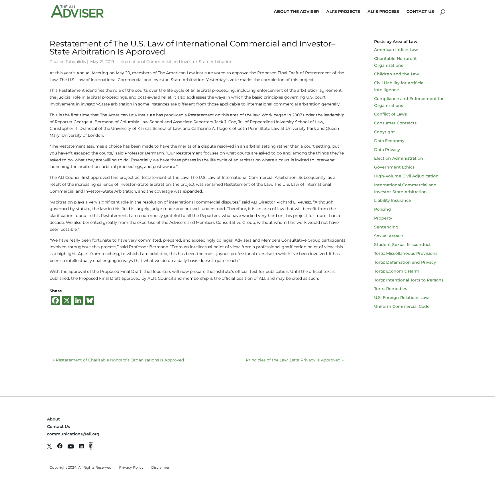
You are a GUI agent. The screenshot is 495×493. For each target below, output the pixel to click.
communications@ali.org (73, 434)
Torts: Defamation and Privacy (405, 262)
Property (383, 218)
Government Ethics (394, 167)
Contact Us (420, 11)
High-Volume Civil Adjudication (406, 176)
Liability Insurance (392, 200)
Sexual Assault (388, 235)
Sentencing (386, 227)
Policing (382, 209)
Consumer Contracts (395, 123)
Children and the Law (396, 74)
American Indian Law (396, 49)
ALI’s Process (383, 11)
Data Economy (389, 140)
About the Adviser (296, 11)
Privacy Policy (131, 467)
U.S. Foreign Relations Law (401, 297)
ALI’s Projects (343, 11)
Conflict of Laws (390, 114)
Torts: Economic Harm (396, 271)
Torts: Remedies (390, 288)
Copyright (384, 131)
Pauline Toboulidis (68, 61)
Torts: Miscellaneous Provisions (405, 253)
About (53, 419)
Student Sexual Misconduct (402, 244)
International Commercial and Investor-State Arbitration (175, 61)
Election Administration (398, 158)
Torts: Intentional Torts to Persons (408, 280)
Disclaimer (160, 467)
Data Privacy (387, 149)
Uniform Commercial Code (402, 306)
